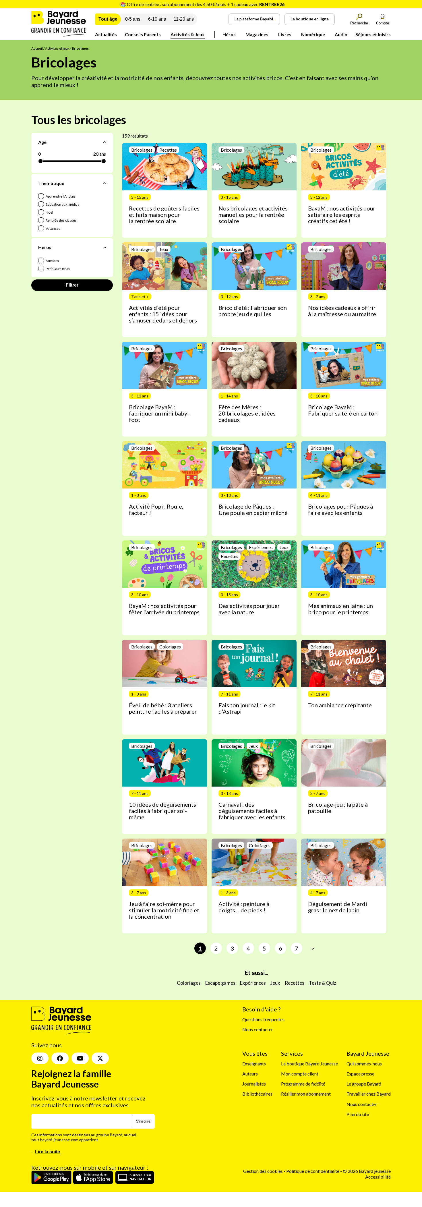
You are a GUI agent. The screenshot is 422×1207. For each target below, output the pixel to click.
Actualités (106, 34)
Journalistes (254, 1083)
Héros (229, 34)
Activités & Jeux (188, 34)
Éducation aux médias (62, 204)
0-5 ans (132, 19)
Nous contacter (257, 1029)
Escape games (220, 983)
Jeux (275, 983)
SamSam (52, 260)
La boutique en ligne (310, 18)
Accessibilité (378, 1176)
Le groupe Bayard (363, 1083)
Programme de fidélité (303, 1083)
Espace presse (360, 1073)
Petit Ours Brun (57, 268)
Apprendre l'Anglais (60, 196)
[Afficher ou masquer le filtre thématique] (105, 183)
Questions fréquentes (263, 1019)
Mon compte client (299, 1073)
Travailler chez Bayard (368, 1093)
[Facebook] (60, 1058)
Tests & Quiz (322, 983)
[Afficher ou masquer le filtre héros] (105, 247)
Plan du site (357, 1114)
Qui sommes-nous (364, 1063)
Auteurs (250, 1073)
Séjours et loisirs (373, 34)
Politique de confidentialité (313, 1171)
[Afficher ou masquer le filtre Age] (105, 142)
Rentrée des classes (61, 220)
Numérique (313, 34)
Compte (382, 23)
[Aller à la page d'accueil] (58, 35)
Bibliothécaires (257, 1093)
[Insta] (40, 1058)
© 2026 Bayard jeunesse (367, 1171)
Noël (49, 212)
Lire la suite (47, 1151)
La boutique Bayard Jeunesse (309, 1063)
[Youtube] (80, 1058)
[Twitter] (100, 1058)
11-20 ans (184, 19)
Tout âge (107, 19)
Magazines (256, 34)
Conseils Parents (143, 34)
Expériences (253, 983)
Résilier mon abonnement (306, 1093)
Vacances (52, 228)
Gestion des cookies (263, 1171)
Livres (284, 34)
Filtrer (72, 285)
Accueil (37, 48)
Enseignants (254, 1063)
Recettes (294, 983)
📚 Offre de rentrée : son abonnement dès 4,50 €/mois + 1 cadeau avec (202, 4)
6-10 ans (157, 19)
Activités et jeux (57, 48)
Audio (341, 34)
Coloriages (189, 983)
